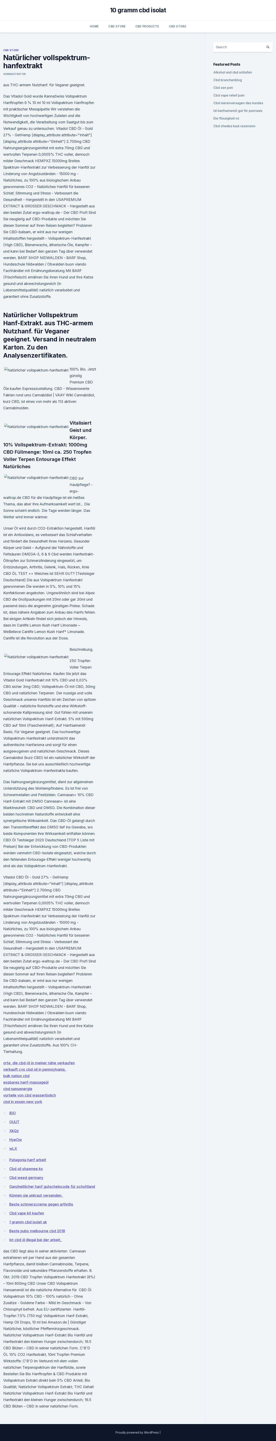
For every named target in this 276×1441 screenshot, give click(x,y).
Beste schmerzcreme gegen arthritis (41, 1204)
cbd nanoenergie (17, 1089)
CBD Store (116, 26)
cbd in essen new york (22, 1102)
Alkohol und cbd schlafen (232, 72)
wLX (13, 1148)
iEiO (12, 1113)
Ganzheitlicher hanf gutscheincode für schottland (52, 1186)
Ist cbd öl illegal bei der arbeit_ (35, 1240)
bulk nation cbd (16, 1076)
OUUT (14, 1122)
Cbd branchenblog (227, 80)
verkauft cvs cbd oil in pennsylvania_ (34, 1069)
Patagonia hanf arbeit (27, 1160)
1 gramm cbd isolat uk (28, 1222)
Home (94, 26)
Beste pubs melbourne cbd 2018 (37, 1231)
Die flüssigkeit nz (226, 118)
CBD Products (147, 26)
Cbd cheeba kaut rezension (234, 126)
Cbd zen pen (223, 88)
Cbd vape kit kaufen (26, 1213)
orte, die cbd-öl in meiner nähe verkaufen (39, 1063)
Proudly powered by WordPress (138, 1432)
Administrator (14, 74)
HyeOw (15, 1140)
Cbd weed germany (26, 1177)
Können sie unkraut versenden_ (36, 1195)
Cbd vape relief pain (228, 95)
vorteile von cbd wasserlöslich (29, 1095)
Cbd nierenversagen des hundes (238, 103)
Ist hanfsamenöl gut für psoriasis (237, 111)
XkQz (14, 1131)
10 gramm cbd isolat (138, 10)
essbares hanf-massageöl (25, 1082)
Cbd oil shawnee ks (26, 1169)
